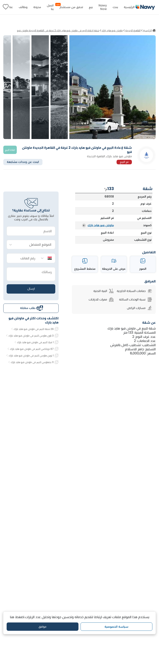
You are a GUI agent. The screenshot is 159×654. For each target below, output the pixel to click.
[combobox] (35, 244)
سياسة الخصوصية (116, 627)
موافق (42, 627)
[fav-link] (5, 7)
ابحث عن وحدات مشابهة (23, 162)
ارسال (31, 289)
